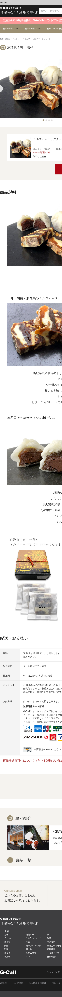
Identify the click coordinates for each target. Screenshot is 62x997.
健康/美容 (51, 956)
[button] (43, 120)
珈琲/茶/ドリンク (33, 945)
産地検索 (51, 949)
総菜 (49, 938)
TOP (1, 39)
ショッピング (53, 972)
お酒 (28, 942)
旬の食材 (51, 942)
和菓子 (7, 956)
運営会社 (4, 983)
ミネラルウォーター (35, 938)
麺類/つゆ (30, 934)
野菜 (6, 949)
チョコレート (17, 39)
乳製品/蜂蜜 (31, 953)
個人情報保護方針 (37, 983)
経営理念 (18, 983)
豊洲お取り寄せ (54, 945)
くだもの (8, 938)
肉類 (6, 945)
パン (28, 956)
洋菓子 (8, 39)
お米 (6, 934)
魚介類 (7, 942)
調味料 (29, 949)
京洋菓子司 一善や (20, 47)
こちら (43, 156)
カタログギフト (54, 953)
